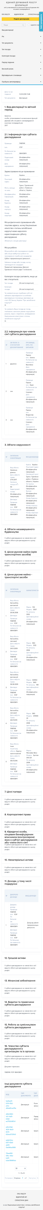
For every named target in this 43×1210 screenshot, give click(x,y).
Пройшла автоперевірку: (11, 82)
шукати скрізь (36, 25)
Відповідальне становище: (12, 75)
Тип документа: (7, 43)
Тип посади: (6, 49)
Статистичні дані (34, 14)
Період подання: (8, 62)
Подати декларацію (21, 19)
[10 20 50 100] (20, 1168)
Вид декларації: (8, 30)
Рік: (3, 36)
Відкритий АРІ (19, 14)
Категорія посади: (8, 56)
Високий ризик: (8, 69)
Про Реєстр (6, 14)
